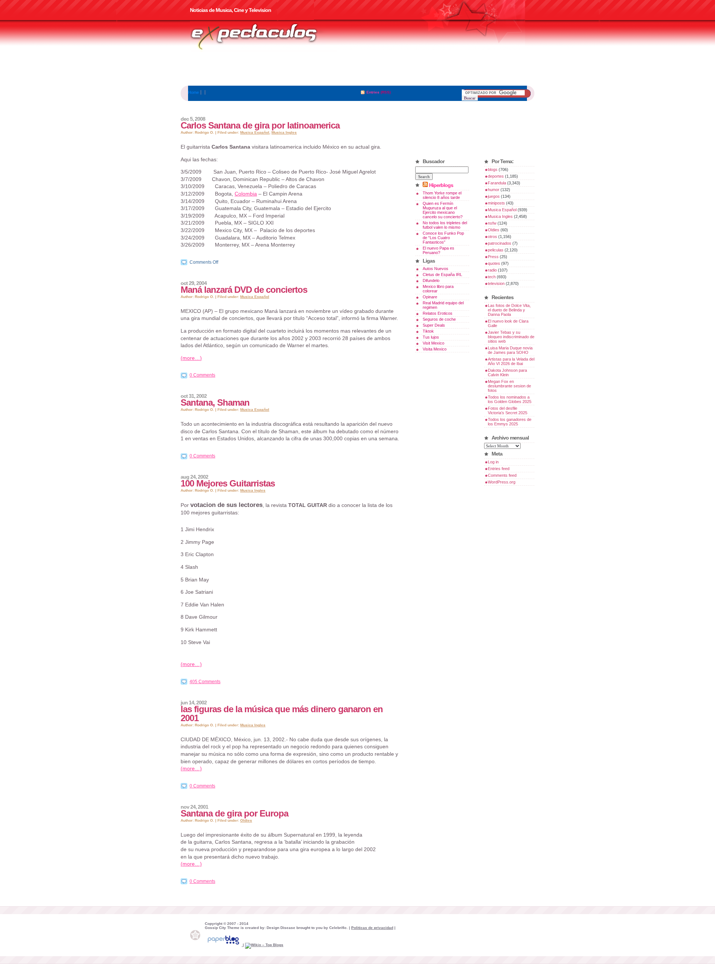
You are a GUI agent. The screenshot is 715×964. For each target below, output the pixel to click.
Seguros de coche (439, 319)
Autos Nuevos (435, 268)
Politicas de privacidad (372, 928)
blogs (493, 169)
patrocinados (499, 243)
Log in (493, 462)
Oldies (246, 820)
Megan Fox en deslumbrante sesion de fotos (509, 386)
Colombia (246, 194)
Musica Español (254, 132)
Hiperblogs (441, 185)
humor (493, 189)
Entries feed (498, 468)
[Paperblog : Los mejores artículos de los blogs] (224, 945)
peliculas (495, 250)
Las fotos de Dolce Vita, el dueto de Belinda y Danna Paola (509, 310)
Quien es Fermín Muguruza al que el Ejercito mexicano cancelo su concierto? (443, 210)
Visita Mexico (435, 349)
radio (492, 270)
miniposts (496, 203)
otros (492, 236)
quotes (494, 263)
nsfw (492, 223)
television (496, 283)
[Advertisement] (357, 69)
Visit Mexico (433, 343)
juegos (494, 196)
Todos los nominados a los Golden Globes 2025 (509, 399)
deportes (496, 176)
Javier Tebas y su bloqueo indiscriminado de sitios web (511, 336)
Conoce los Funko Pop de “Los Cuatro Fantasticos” (443, 237)
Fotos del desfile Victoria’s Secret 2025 (507, 410)
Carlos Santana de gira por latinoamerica (260, 125)
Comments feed (502, 475)
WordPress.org (501, 482)
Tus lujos (431, 337)
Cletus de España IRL (442, 274)
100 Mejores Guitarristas (228, 483)
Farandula (497, 183)
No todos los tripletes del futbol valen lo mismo (445, 225)
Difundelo (431, 280)
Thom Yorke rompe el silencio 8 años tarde (442, 195)
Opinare (430, 297)
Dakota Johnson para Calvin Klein (507, 372)
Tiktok (428, 331)
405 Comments (205, 681)
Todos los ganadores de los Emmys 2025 (509, 421)
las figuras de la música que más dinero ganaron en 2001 (282, 713)
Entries (372, 92)
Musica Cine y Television (263, 36)
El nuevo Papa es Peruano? (438, 250)
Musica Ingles (284, 132)
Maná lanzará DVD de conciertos (244, 290)
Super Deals (434, 325)
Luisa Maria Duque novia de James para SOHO (510, 350)
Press (493, 256)
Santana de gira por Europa (234, 813)
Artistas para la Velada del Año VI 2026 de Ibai (511, 361)
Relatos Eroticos (437, 313)
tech (492, 277)
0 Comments (202, 375)
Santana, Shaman (215, 402)
